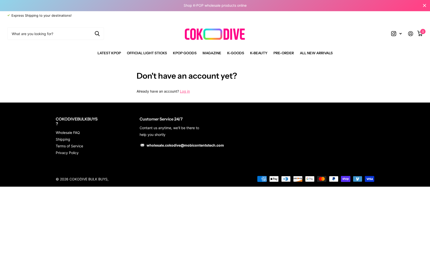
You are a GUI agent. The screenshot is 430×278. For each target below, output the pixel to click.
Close (424, 5)
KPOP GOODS (185, 53)
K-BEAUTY (259, 53)
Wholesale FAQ (68, 132)
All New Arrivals (316, 53)
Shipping (63, 139)
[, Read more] (396, 33)
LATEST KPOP (109, 53)
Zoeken (97, 33)
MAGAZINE (212, 53)
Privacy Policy (67, 153)
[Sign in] (412, 33)
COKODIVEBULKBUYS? (77, 121)
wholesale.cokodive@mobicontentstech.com (185, 145)
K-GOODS (235, 53)
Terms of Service (69, 146)
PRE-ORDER (283, 53)
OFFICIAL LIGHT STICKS (147, 53)
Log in (185, 91)
